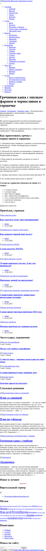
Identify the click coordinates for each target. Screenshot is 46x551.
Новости (7, 92)
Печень (4, 508)
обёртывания (3, 518)
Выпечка (12, 47)
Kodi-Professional (4, 506)
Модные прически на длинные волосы (18, 326)
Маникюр (12, 39)
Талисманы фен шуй (30, 509)
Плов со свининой (11, 397)
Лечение (12, 9)
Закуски (12, 57)
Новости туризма (15, 82)
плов (20, 518)
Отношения (8, 86)
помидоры (27, 518)
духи (1, 515)
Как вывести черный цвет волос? (16, 234)
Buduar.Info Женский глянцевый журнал (28, 550)
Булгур (20, 506)
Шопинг (12, 71)
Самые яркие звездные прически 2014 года (21, 312)
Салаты (12, 55)
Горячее (12, 51)
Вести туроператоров (17, 78)
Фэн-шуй (8, 90)
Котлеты (40, 506)
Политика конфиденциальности (16, 496)
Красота (7, 33)
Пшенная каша (12, 509)
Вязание (12, 67)
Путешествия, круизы (17, 80)
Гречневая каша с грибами (16, 440)
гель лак (39, 512)
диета (43, 512)
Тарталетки (39, 509)
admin (6, 224)
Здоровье (7, 7)
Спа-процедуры (20, 509)
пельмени (12, 518)
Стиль (6, 21)
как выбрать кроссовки (9, 515)
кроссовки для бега (21, 515)
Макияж (7, 88)
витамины (33, 512)
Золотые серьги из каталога (13, 383)
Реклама (7, 534)
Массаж (12, 11)
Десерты (12, 49)
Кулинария (8, 45)
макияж (30, 515)
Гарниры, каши (15, 53)
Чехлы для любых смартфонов (15, 348)
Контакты (8, 536)
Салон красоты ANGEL (11, 249)
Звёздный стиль (15, 31)
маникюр (38, 515)
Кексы (34, 506)
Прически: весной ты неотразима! (16, 280)
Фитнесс (12, 17)
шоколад (3, 520)
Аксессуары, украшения (18, 29)
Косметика (13, 35)
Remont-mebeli (14, 506)
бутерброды (20, 512)
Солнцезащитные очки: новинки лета (18, 372)
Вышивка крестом (27, 506)
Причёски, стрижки (16, 27)
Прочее (12, 19)
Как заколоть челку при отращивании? (19, 219)
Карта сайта (9, 538)
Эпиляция (13, 41)
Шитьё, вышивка (15, 69)
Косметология (14, 37)
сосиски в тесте (36, 518)
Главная (7, 530)
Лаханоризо (7, 462)
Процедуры (13, 13)
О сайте (7, 532)
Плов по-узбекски (11, 419)
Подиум (12, 25)
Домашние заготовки (17, 61)
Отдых (7, 75)
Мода (11, 23)
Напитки (12, 59)
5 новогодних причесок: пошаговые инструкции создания (17, 296)
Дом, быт (8, 65)
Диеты (11, 15)
